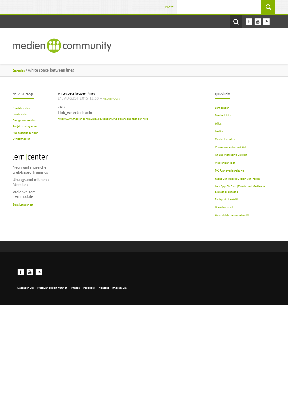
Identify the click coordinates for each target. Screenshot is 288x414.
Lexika (219, 130)
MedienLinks (223, 115)
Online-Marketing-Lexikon (231, 154)
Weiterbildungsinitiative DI (232, 214)
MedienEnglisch (225, 162)
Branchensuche (225, 206)
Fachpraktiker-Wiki (226, 198)
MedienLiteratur (225, 138)
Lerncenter (222, 107)
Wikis (218, 123)
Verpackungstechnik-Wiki (231, 146)
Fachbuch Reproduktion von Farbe (237, 178)
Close (169, 7)
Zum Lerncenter (23, 204)
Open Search (236, 21)
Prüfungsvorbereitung (229, 170)
